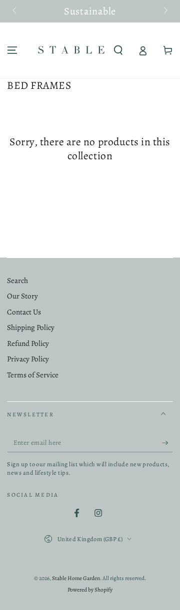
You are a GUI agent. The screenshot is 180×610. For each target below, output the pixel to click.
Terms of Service (32, 375)
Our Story (22, 296)
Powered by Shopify (90, 590)
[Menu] (12, 50)
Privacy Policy (28, 359)
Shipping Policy (30, 327)
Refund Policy (28, 343)
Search (17, 281)
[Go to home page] (71, 50)
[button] (118, 50)
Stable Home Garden (76, 578)
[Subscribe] (167, 442)
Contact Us (24, 312)
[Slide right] (164, 11)
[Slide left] (15, 11)
